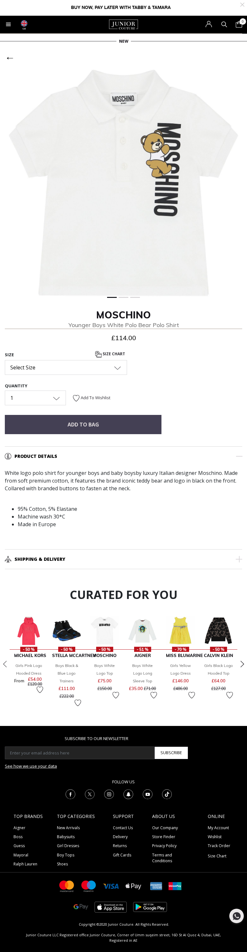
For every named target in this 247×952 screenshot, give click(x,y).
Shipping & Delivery (39, 559)
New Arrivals (68, 827)
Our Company (165, 827)
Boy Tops (65, 855)
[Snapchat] (128, 793)
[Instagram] (109, 793)
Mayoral (21, 855)
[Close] (242, 4)
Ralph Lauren (25, 864)
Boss (18, 836)
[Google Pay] (81, 906)
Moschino (123, 315)
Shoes (62, 864)
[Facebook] (70, 793)
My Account (218, 827)
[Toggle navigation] (8, 24)
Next (242, 664)
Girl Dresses (68, 845)
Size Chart (113, 354)
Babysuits (66, 836)
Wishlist (215, 836)
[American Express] (156, 885)
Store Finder (163, 836)
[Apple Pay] (133, 885)
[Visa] (111, 885)
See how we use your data (31, 766)
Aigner (19, 827)
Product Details (35, 456)
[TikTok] (167, 793)
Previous (5, 664)
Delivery (120, 836)
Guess (19, 845)
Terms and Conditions (162, 858)
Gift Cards (122, 855)
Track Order (219, 845)
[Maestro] (88, 885)
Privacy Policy (164, 845)
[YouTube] (147, 793)
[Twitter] (90, 793)
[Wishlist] (40, 690)
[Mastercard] (67, 885)
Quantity (16, 386)
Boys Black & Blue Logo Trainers (66, 673)
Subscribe (171, 752)
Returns (120, 845)
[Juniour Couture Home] (123, 24)
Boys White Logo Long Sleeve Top (142, 673)
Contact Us (123, 827)
